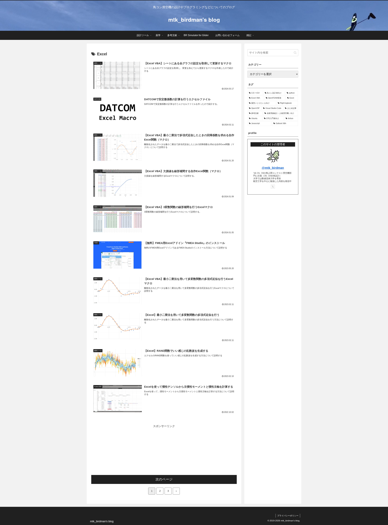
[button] (295, 52)
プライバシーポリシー (287, 515)
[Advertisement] (164, 450)
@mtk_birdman (273, 167)
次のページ (164, 479)
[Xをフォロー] (273, 187)
